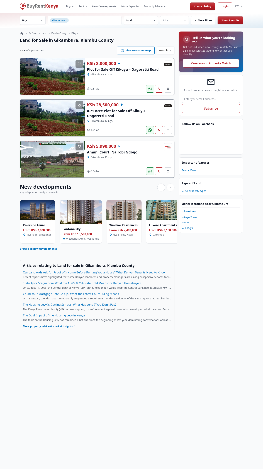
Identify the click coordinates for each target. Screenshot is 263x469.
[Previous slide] (161, 187)
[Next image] (79, 77)
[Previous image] (26, 77)
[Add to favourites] (79, 64)
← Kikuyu (187, 228)
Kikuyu (74, 33)
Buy (68, 6)
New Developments (104, 6)
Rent (81, 6)
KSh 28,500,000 (103, 105)
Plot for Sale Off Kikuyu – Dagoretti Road (123, 69)
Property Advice (153, 6)
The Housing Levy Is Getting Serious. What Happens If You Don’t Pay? (69, 305)
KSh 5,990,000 (101, 146)
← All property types (194, 191)
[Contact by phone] (159, 89)
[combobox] (94, 20)
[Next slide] (170, 187)
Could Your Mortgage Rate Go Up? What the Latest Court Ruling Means (71, 294)
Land (44, 33)
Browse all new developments (38, 248)
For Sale (32, 33)
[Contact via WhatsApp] (150, 89)
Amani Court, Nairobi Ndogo (112, 152)
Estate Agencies (130, 6)
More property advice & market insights (48, 326)
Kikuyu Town (189, 217)
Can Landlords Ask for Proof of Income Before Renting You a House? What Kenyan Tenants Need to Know (94, 272)
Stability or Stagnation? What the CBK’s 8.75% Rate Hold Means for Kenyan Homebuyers (82, 283)
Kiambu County (58, 33)
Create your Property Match (211, 63)
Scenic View (189, 170)
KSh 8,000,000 (101, 63)
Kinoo (185, 222)
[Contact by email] (168, 89)
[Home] (21, 33)
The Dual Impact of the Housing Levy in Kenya (54, 315)
